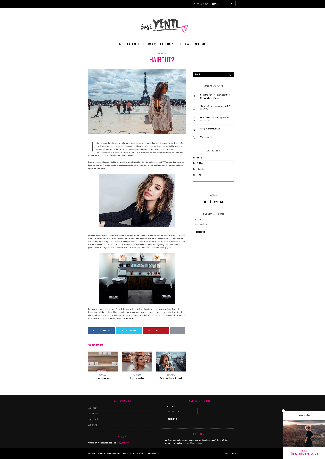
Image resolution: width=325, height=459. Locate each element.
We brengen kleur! (208, 137)
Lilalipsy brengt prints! (210, 128)
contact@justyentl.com (193, 443)
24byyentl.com (122, 442)
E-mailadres (198, 219)
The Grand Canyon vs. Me (304, 453)
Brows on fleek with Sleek (171, 378)
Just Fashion (198, 163)
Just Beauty (197, 157)
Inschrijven (200, 232)
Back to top (229, 454)
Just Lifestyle (198, 169)
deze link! (130, 318)
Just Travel (197, 174)
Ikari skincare (103, 378)
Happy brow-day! (137, 378)
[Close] (283, 411)
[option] (103, 366)
